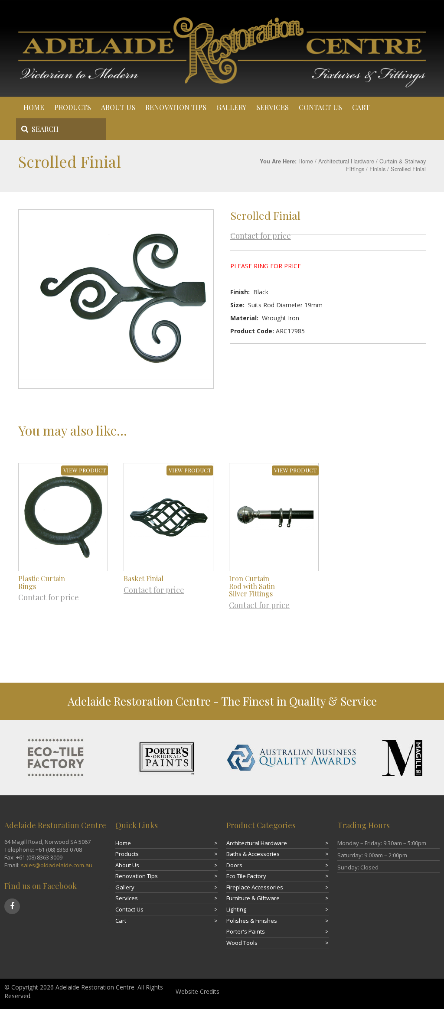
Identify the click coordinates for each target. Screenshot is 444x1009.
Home (33, 107)
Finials (377, 169)
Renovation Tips (175, 107)
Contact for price (260, 236)
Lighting (236, 909)
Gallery (231, 107)
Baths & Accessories (253, 854)
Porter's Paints (245, 931)
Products (72, 107)
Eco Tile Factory (246, 876)
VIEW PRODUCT (84, 470)
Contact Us (320, 107)
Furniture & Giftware (253, 898)
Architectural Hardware (346, 161)
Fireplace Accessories (254, 887)
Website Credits (197, 991)
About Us (118, 107)
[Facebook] (12, 906)
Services (272, 107)
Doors (234, 865)
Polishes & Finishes (251, 920)
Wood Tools (242, 943)
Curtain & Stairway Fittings (386, 165)
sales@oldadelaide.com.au (56, 865)
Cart (361, 107)
